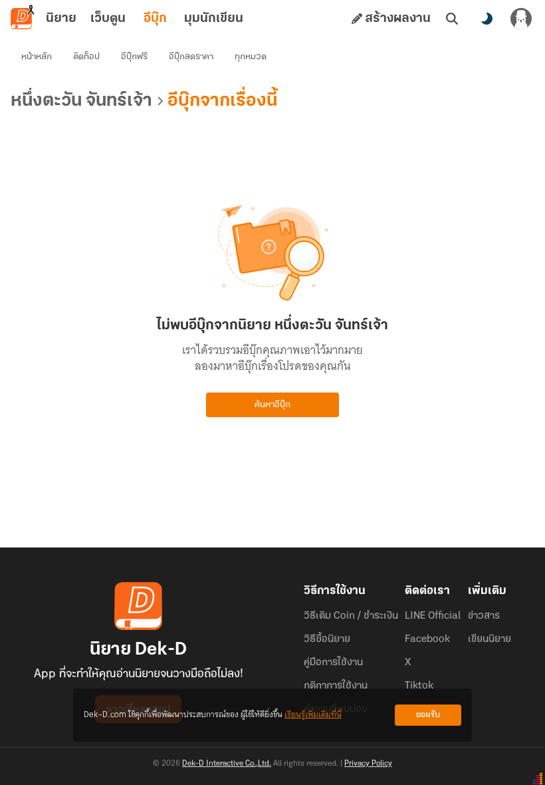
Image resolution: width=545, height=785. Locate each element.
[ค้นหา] (452, 18)
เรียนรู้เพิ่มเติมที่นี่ (313, 714)
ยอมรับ (428, 714)
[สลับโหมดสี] (486, 18)
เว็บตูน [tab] (108, 18)
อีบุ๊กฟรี (134, 57)
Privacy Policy (368, 764)
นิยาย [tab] (61, 18)
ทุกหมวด (251, 57)
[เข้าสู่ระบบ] (521, 18)
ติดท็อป (86, 57)
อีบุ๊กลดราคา (191, 57)
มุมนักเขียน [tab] (213, 18)
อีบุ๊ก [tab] (155, 18)
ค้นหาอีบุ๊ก (272, 405)
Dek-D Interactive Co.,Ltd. (226, 764)
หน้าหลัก (36, 57)
